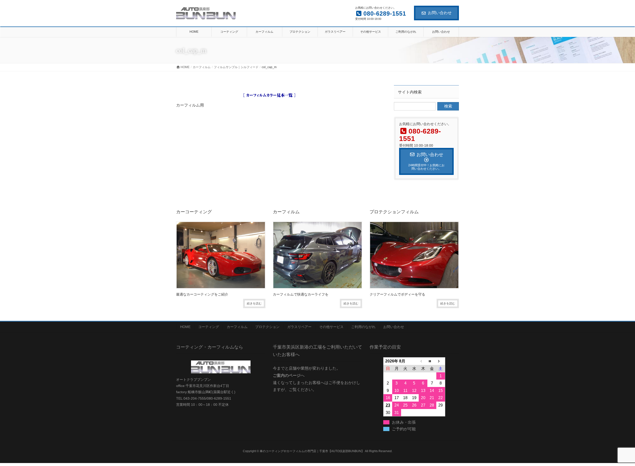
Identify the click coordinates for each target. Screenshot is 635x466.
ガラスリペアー (299, 327)
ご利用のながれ (363, 327)
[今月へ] (431, 361)
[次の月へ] (440, 361)
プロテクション (267, 327)
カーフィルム (237, 327)
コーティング (208, 327)
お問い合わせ (440, 13)
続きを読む (254, 303)
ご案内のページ (287, 375)
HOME (185, 327)
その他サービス (331, 327)
